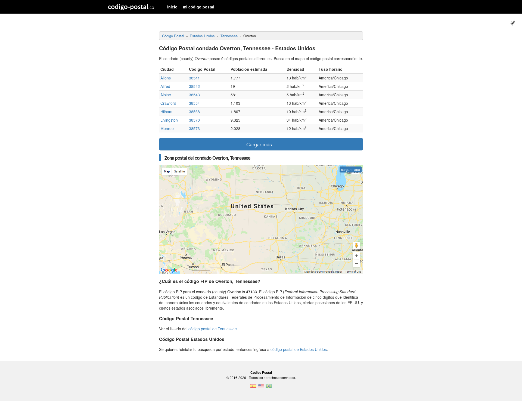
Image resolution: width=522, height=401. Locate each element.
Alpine (165, 94)
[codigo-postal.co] (131, 7)
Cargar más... (261, 144)
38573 (194, 128)
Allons (165, 78)
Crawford (168, 103)
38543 (194, 94)
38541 (194, 78)
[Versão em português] (268, 387)
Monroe (167, 128)
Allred (165, 86)
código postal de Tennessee (212, 328)
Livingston (169, 120)
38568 (194, 111)
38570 (194, 120)
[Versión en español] (253, 387)
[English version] (261, 387)
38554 (194, 103)
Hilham (166, 111)
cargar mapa (350, 169)
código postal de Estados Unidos (299, 349)
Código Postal (261, 372)
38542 (194, 86)
